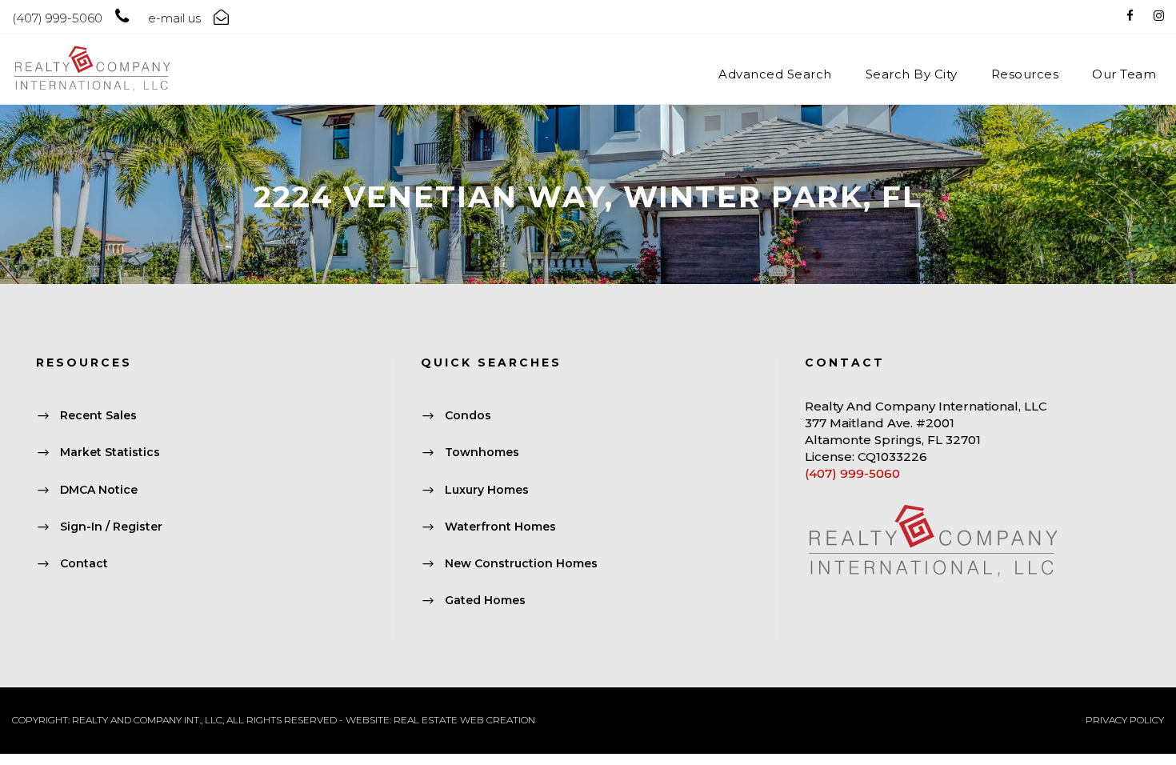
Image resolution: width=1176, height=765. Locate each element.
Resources (1025, 74)
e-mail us (174, 18)
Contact (84, 563)
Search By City (912, 74)
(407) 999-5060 (852, 473)
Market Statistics (110, 453)
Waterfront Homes (500, 526)
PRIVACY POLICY (1125, 720)
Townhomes (482, 453)
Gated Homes (485, 600)
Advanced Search (775, 74)
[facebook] (1130, 15)
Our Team (1124, 74)
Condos (468, 415)
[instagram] (1159, 15)
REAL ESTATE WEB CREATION (464, 720)
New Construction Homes (521, 563)
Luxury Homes (487, 490)
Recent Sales (98, 415)
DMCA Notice (99, 490)
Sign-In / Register (111, 526)
